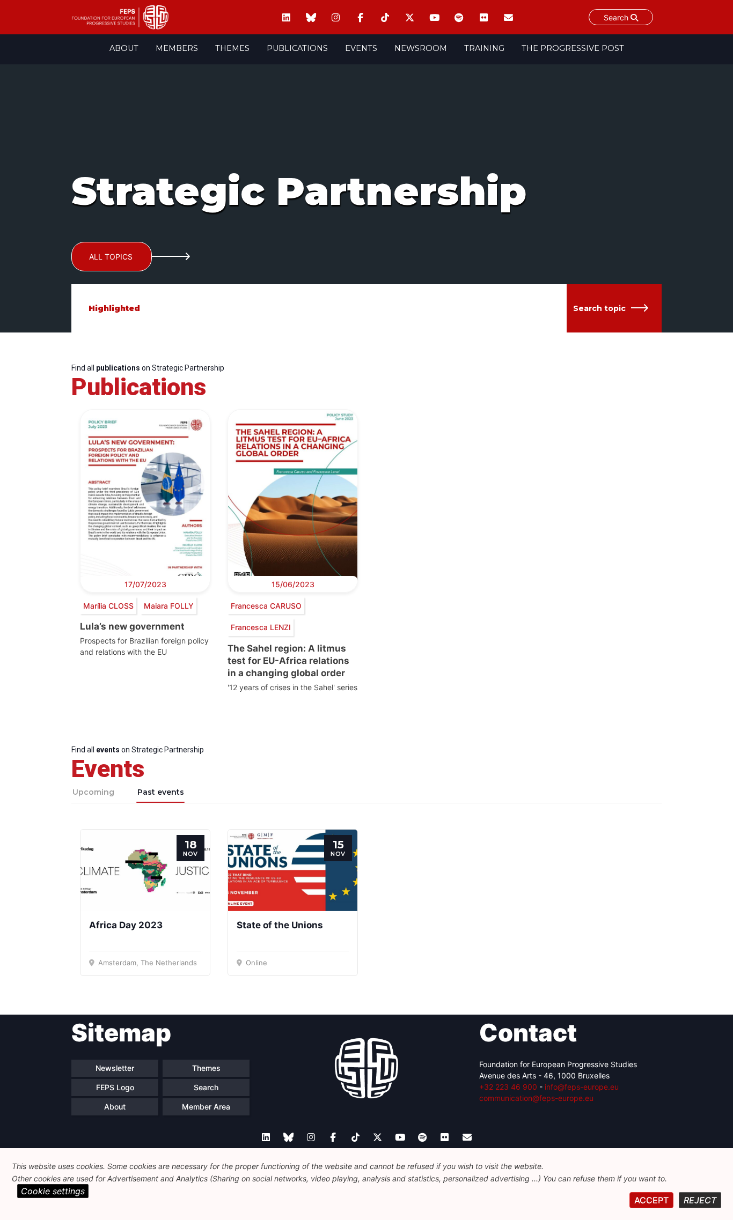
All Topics (111, 256)
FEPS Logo (115, 1087)
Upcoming (93, 792)
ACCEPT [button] (651, 1200)
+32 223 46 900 (508, 1086)
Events (361, 48)
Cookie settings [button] (53, 1191)
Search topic (599, 308)
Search (617, 17)
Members (177, 48)
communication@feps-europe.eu (536, 1098)
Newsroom (420, 48)
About (123, 48)
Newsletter (115, 1068)
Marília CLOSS (108, 605)
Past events (160, 792)
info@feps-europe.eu (582, 1086)
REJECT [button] (700, 1200)
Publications (297, 48)
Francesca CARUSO (266, 605)
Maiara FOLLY (169, 605)
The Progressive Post (573, 48)
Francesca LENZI (261, 627)
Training (484, 48)
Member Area (206, 1106)
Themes (232, 48)
